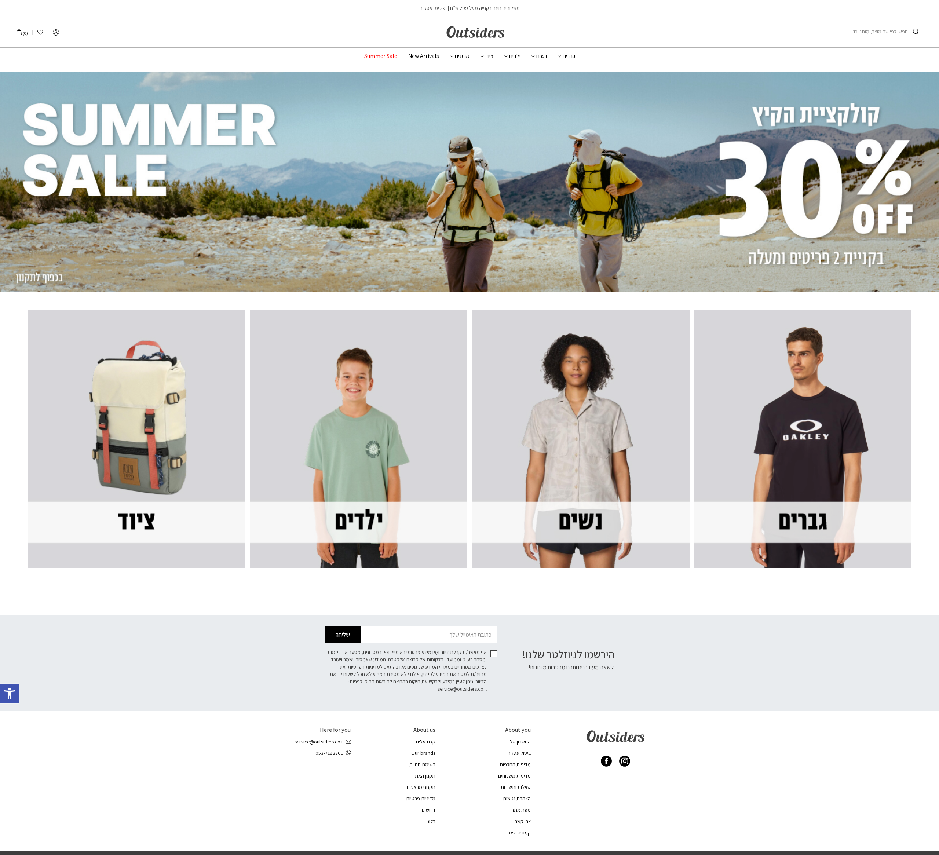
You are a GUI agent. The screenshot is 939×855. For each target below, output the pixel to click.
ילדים (514, 56)
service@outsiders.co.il (462, 689)
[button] (9, 693)
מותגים (462, 56)
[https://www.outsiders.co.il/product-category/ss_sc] (469, 182)
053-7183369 (329, 753)
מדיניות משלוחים (514, 775)
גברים (569, 56)
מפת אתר (521, 810)
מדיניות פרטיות (420, 798)
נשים (541, 56)
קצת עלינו (425, 741)
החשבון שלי (520, 741)
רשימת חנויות (422, 764)
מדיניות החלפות (515, 764)
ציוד (489, 56)
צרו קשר (523, 821)
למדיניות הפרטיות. (365, 667)
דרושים (428, 810)
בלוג (431, 821)
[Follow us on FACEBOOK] (606, 761)
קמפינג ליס (520, 832)
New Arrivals (423, 56)
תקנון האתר (423, 775)
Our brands (423, 753)
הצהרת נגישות (517, 798)
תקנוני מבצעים (421, 787)
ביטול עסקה (519, 753)
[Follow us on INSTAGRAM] (624, 761)
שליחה (343, 635)
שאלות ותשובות (516, 787)
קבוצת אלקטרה (403, 659)
